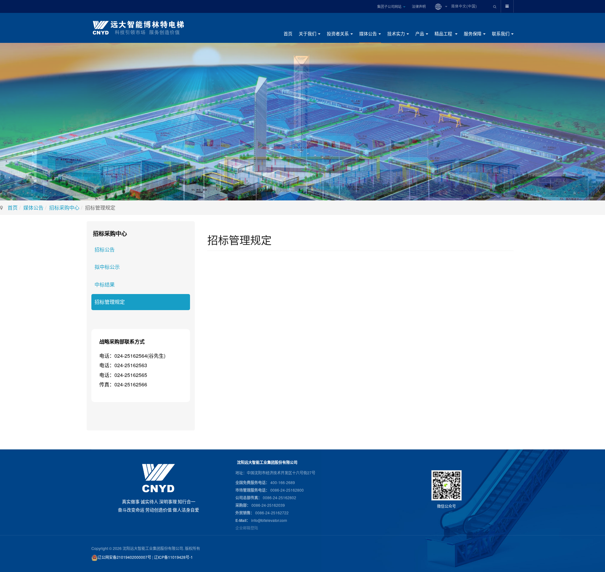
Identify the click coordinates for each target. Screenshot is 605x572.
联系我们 (501, 33)
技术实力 (396, 33)
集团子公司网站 (389, 6)
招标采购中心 (64, 207)
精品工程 (444, 33)
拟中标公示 (107, 266)
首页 (288, 33)
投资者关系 (338, 33)
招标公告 (105, 249)
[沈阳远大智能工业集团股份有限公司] (140, 28)
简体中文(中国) (463, 6)
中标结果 (105, 284)
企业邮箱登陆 (246, 527)
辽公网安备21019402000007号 (124, 557)
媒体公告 (368, 33)
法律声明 (419, 6)
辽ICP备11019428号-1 (173, 557)
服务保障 (472, 33)
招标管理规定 (110, 301)
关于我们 (307, 33)
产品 (419, 33)
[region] (302, 121)
